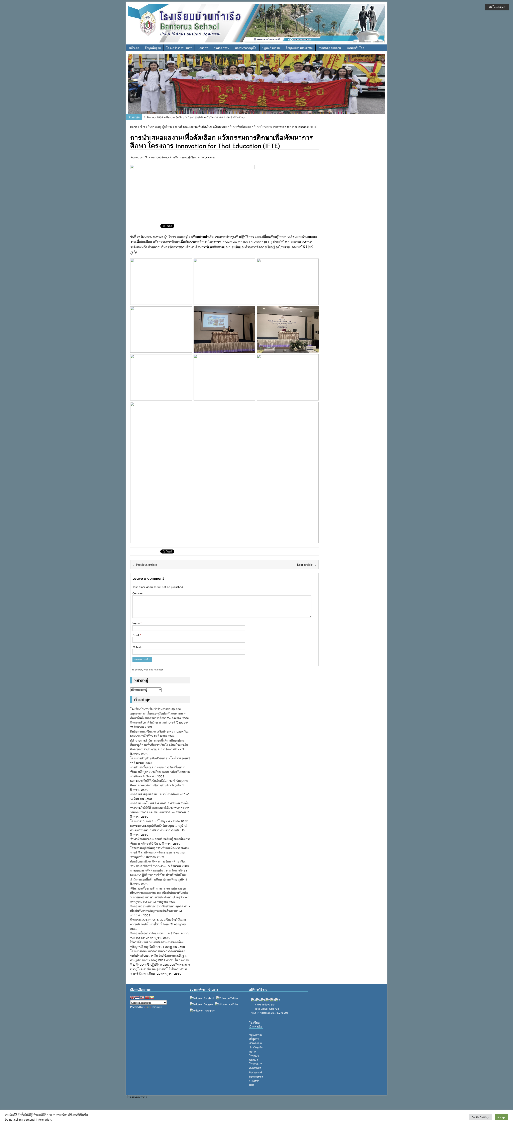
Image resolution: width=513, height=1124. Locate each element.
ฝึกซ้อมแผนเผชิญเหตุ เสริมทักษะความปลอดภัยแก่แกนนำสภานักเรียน (207, 117)
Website (137, 647)
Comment (138, 593)
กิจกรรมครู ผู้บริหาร (186, 157)
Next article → (306, 564)
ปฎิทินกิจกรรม (271, 48)
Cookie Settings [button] (481, 1117)
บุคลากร (203, 48)
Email (136, 635)
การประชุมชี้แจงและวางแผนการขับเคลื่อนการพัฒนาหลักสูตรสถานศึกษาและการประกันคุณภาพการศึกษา (160, 771)
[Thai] (137, 997)
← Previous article (144, 564)
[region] (256, 84)
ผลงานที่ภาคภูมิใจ (245, 48)
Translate (156, 1006)
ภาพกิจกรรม (221, 48)
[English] (132, 997)
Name (136, 623)
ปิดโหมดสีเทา (497, 7)
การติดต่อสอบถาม (329, 48)
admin (168, 157)
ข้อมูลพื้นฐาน (153, 48)
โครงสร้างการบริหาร (179, 48)
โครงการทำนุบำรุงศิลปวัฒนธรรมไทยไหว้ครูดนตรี (160, 758)
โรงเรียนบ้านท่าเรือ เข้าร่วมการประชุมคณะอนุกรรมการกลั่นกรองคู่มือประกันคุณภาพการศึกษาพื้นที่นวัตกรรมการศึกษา (158, 713)
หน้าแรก (134, 48)
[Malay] (142, 997)
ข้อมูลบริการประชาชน (299, 48)
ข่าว (142, 126)
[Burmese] (151, 997)
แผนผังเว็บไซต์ (355, 48)
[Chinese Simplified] (147, 997)
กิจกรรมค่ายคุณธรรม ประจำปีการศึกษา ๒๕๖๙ (159, 794)
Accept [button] (501, 1117)
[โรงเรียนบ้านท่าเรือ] (256, 22)
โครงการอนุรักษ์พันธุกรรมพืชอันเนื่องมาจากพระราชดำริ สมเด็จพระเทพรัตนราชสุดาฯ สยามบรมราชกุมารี (159, 852)
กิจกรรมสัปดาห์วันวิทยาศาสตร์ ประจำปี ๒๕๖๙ (159, 722)
